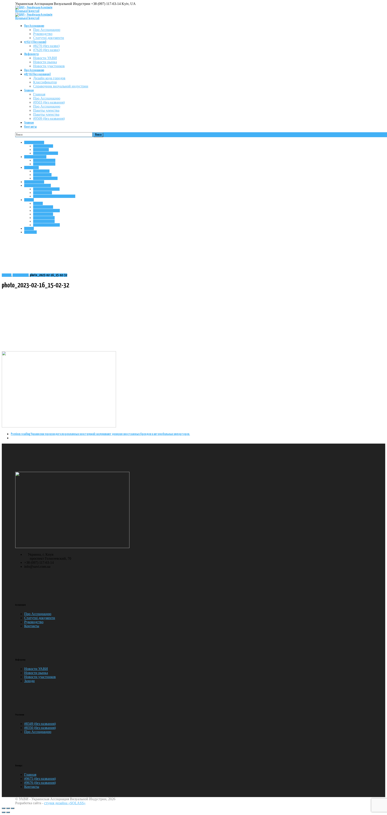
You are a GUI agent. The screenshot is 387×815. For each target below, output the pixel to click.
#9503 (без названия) (49, 102)
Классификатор (45, 82)
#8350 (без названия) (40, 728)
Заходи (29, 681)
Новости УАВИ (45, 58)
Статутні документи (48, 38)
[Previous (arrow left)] (3, 812)
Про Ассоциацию (34, 26)
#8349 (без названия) (40, 724)
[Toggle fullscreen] (8, 808)
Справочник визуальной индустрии (60, 86)
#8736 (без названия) (37, 74)
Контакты (30, 126)
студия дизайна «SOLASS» (65, 803)
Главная (29, 90)
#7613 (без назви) (35, 42)
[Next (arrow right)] (8, 812)
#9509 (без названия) (49, 118)
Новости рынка (45, 62)
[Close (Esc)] (3, 808)
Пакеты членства (46, 110)
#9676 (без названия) (40, 783)
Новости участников (49, 66)
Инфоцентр (31, 54)
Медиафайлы (21, 275)
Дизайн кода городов (49, 78)
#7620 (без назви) (46, 50)
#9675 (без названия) (40, 778)
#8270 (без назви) (46, 46)
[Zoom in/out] (12, 808)
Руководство (42, 34)
